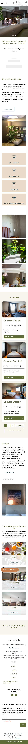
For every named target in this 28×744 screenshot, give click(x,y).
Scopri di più (14, 336)
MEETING (14, 670)
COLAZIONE (14, 674)
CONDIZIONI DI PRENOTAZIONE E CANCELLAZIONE (10, 682)
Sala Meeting (14, 583)
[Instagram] (16, 695)
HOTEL (14, 677)
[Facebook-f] (12, 695)
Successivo (19, 426)
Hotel (14, 608)
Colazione (14, 557)
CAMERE (14, 666)
